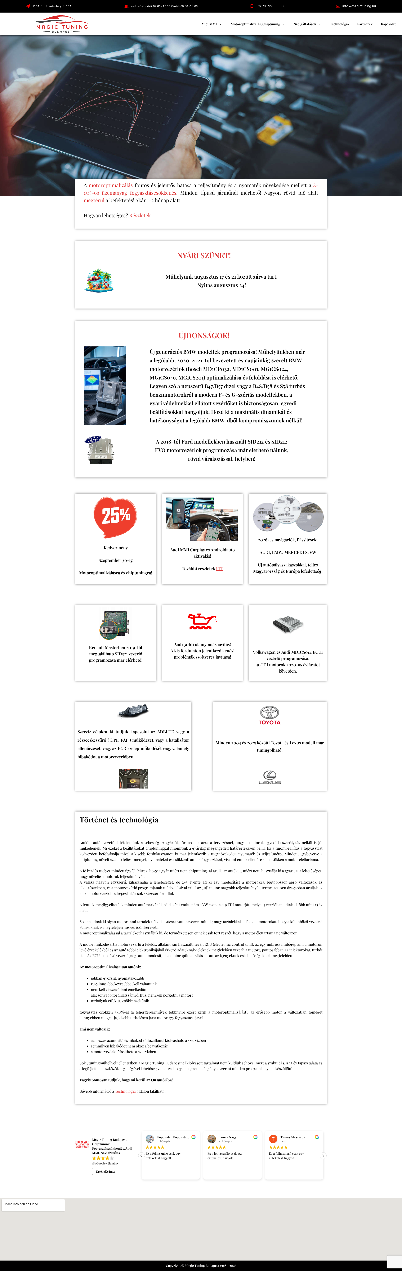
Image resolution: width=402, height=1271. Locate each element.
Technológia (339, 24)
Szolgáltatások (305, 24)
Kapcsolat (388, 24)
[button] (323, 1156)
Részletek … (142, 215)
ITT (219, 568)
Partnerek (364, 24)
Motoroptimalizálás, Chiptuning (255, 24)
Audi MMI (209, 24)
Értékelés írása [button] (105, 1171)
